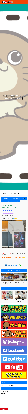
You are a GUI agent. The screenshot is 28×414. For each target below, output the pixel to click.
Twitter (15, 265)
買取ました (17, 201)
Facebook (9, 265)
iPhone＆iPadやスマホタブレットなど (8, 201)
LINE (21, 265)
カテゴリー (3, 385)
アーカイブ (3, 391)
